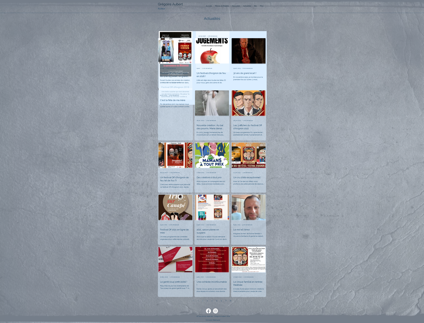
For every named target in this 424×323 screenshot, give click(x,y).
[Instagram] (215, 310)
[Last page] (231, 301)
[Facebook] (208, 310)
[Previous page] (198, 301)
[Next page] (226, 301)
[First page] (193, 301)
